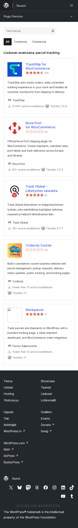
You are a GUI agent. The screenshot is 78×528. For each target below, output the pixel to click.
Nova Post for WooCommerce (40, 125)
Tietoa (8, 381)
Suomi (16, 478)
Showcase (48, 381)
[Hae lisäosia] (52, 31)
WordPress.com (16, 443)
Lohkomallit (48, 400)
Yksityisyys (11, 400)
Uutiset (8, 387)
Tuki (6, 418)
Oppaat (8, 412)
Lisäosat (46, 394)
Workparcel (34, 310)
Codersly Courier (39, 245)
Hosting (9, 394)
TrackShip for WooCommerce (38, 66)
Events (45, 418)
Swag (46, 431)
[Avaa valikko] (72, 5)
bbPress (11, 456)
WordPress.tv (14, 431)
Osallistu (46, 412)
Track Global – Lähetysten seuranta (42, 188)
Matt (9, 449)
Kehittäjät (10, 425)
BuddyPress (13, 462)
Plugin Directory (13, 16)
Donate (47, 425)
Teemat (46, 387)
